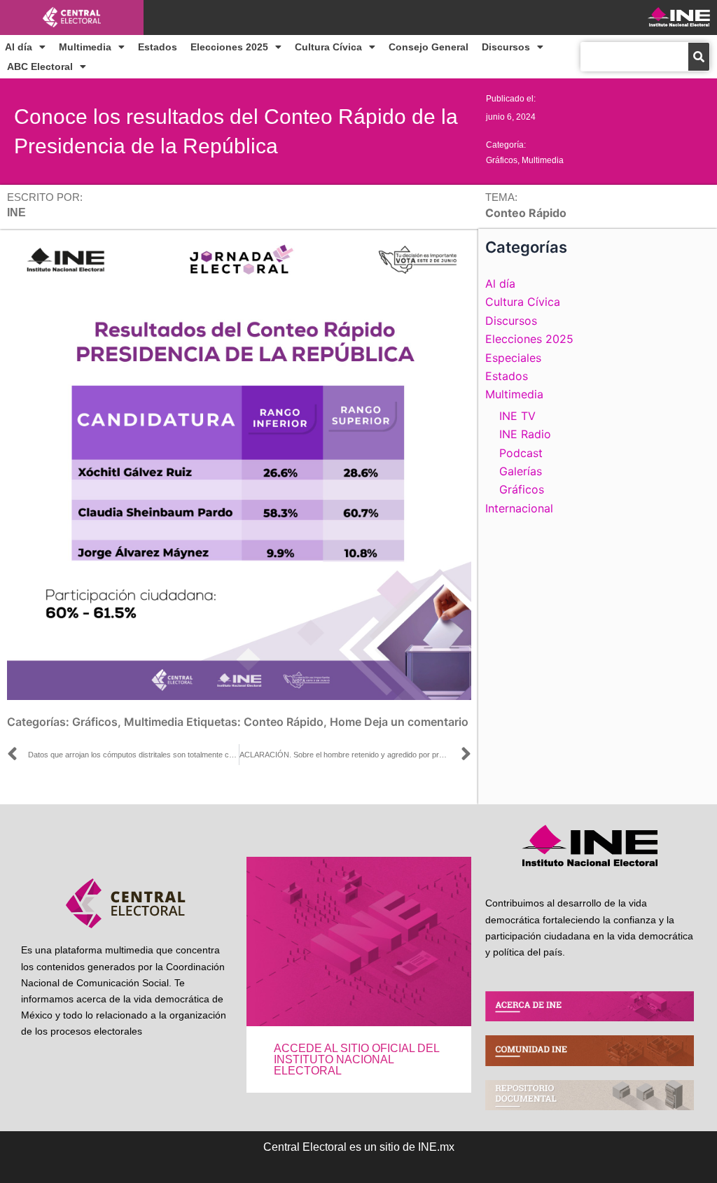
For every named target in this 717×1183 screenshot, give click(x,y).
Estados (157, 46)
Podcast (521, 453)
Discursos (506, 46)
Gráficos (501, 160)
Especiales (513, 358)
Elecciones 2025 (229, 46)
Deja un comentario (416, 722)
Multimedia (85, 46)
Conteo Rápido (283, 722)
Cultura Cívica (328, 46)
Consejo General (428, 46)
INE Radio (525, 434)
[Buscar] (698, 57)
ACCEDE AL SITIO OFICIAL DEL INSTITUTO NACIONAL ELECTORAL (356, 1059)
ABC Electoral (40, 66)
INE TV (517, 416)
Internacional (519, 508)
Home (345, 722)
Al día (18, 46)
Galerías (520, 471)
